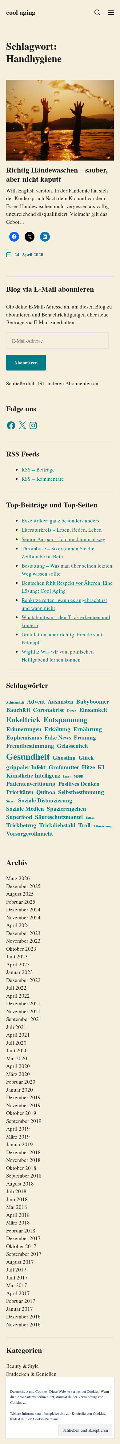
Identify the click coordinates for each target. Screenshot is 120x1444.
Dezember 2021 (23, 1003)
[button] (97, 12)
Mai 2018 (16, 1206)
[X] (22, 425)
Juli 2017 (16, 1269)
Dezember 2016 (23, 1316)
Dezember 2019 (23, 1097)
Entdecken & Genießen (31, 1373)
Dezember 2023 (23, 933)
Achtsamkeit (15, 702)
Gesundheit (28, 756)
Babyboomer (92, 701)
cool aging (20, 12)
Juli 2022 (16, 987)
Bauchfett (18, 709)
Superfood (19, 817)
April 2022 (18, 995)
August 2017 (20, 1261)
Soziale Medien (25, 808)
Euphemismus (24, 737)
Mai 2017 (16, 1285)
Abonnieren (26, 362)
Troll (84, 825)
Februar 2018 (20, 1230)
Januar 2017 (19, 1308)
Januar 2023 (19, 972)
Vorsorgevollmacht (29, 833)
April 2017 (18, 1293)
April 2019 (18, 1128)
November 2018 (23, 1159)
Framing (85, 737)
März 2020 (18, 1073)
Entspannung (65, 719)
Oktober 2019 (21, 1112)
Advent (36, 701)
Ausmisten (61, 701)
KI (101, 767)
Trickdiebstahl (57, 825)
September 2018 (24, 1175)
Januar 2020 (19, 1089)
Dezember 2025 (23, 886)
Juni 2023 (17, 956)
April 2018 (18, 1214)
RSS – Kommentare (43, 478)
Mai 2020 (16, 1058)
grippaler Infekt (26, 767)
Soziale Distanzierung (45, 800)
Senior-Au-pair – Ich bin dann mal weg (64, 539)
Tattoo (90, 817)
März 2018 (18, 1222)
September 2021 (24, 1019)
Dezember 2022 (23, 980)
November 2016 (23, 1324)
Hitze (88, 767)
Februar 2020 (20, 1081)
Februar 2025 (20, 901)
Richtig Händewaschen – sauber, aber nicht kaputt (57, 174)
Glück (86, 757)
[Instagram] (33, 425)
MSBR (78, 776)
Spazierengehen (66, 808)
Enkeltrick (23, 719)
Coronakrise (48, 709)
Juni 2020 (17, 1050)
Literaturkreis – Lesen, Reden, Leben (62, 529)
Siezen (10, 801)
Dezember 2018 (23, 1152)
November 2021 (23, 1011)
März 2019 (18, 1136)
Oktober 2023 (21, 948)
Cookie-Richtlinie (45, 1418)
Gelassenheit (72, 745)
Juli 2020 (16, 1042)
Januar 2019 (19, 1144)
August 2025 (20, 893)
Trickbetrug (21, 825)
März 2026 (18, 878)
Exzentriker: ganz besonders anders (60, 520)
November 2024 (23, 917)
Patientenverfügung (30, 783)
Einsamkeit (93, 709)
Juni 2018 (17, 1199)
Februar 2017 (20, 1300)
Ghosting (64, 757)
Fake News (58, 737)
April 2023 (18, 964)
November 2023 (23, 940)
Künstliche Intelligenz (33, 775)
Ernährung (87, 729)
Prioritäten (20, 792)
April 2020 (18, 1065)
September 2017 (24, 1253)
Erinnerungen (24, 729)
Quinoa (45, 792)
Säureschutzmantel (59, 817)
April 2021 (18, 1034)
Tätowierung (102, 826)
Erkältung (57, 729)
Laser (67, 776)
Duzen (71, 710)
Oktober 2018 (21, 1167)
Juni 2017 (17, 1277)
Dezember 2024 (23, 909)
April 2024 (18, 925)
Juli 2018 (16, 1191)
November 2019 (23, 1105)
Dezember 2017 (23, 1238)
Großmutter (64, 767)
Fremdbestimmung (30, 745)
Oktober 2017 (21, 1246)
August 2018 (20, 1183)
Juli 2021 (16, 1027)
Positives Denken (79, 783)
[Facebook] (11, 425)
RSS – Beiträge (38, 469)
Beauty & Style (22, 1365)
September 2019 (24, 1120)
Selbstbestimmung (81, 792)
